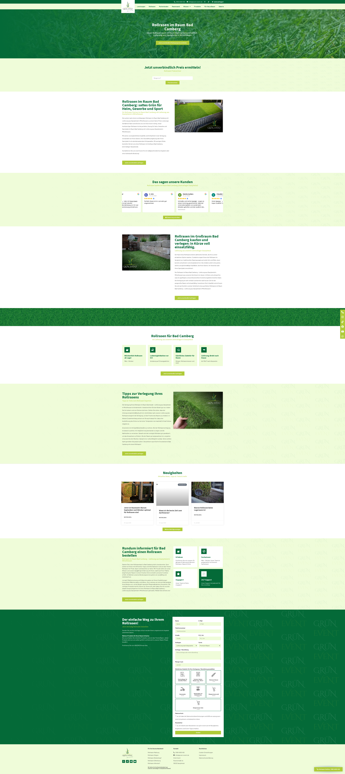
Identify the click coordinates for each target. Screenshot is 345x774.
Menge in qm (179, 662)
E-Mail (200, 621)
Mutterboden (163, 6)
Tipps (214, 484)
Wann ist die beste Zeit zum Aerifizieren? (170, 511)
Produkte (197, 6)
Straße (177, 635)
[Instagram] (123, 761)
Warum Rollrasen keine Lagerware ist (203, 509)
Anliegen (178, 642)
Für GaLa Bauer (209, 6)
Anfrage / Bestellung (182, 650)
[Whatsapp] (342, 336)
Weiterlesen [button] (195, 209)
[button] (222, 202)
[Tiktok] (127, 761)
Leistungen (141, 6)
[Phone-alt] (342, 312)
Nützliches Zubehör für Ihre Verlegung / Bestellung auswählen (195, 669)
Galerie (221, 6)
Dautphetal (134, 121)
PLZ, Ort (201, 635)
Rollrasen (152, 6)
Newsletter (178, 723)
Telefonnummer (180, 628)
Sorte (200, 642)
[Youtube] (135, 761)
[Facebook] (131, 761)
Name (177, 621)
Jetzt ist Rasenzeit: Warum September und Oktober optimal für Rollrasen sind (137, 510)
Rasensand (176, 6)
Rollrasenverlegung (164, 428)
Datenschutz (179, 713)
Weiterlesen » (128, 517)
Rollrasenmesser (186, 361)
